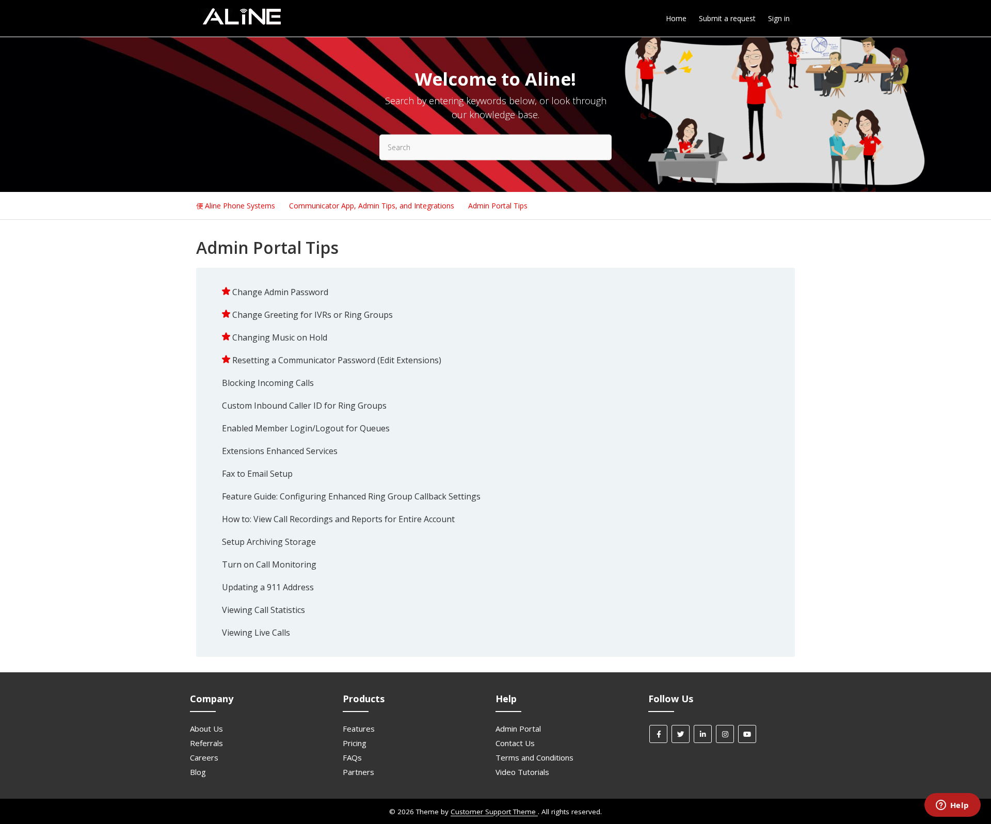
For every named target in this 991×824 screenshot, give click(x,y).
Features (359, 728)
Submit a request (727, 18)
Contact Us (515, 743)
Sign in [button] (779, 18)
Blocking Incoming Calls (268, 383)
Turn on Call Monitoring (269, 564)
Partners (358, 772)
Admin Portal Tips (498, 206)
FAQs (352, 757)
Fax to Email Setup (257, 473)
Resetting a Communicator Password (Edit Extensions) (336, 360)
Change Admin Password (280, 292)
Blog (198, 772)
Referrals (206, 743)
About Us (206, 728)
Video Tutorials (522, 772)
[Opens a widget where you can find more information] (952, 806)
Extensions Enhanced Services (280, 451)
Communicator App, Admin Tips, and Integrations (372, 206)
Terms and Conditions (534, 757)
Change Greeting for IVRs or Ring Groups (312, 314)
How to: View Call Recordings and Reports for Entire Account (338, 519)
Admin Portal (518, 728)
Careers (204, 757)
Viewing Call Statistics (263, 610)
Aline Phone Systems (240, 206)
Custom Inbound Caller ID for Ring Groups (304, 405)
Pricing (354, 743)
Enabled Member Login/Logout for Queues (306, 428)
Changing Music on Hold (279, 337)
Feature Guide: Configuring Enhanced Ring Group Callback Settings (351, 496)
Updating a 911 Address (268, 587)
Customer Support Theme (494, 811)
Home (676, 18)
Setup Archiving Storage (269, 541)
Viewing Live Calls (256, 632)
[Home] (241, 23)
